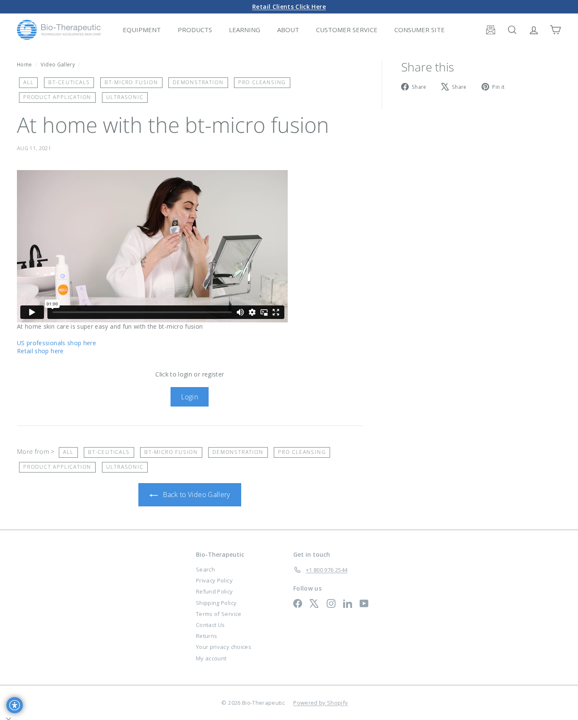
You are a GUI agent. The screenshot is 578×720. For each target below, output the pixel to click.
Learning (244, 29)
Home (25, 64)
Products (195, 29)
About (288, 29)
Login (189, 396)
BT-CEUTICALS (69, 82)
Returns (206, 636)
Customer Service (346, 29)
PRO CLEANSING (262, 82)
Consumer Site (419, 29)
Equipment (142, 29)
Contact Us (210, 625)
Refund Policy (214, 591)
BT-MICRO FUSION (131, 82)
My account (211, 658)
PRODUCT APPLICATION (57, 97)
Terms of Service (219, 614)
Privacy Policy (214, 580)
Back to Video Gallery (195, 494)
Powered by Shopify (320, 702)
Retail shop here (40, 351)
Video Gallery (58, 64)
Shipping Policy (216, 603)
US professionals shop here (56, 343)
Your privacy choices (223, 647)
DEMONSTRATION (198, 82)
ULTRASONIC (124, 97)
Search (205, 569)
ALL (28, 82)
